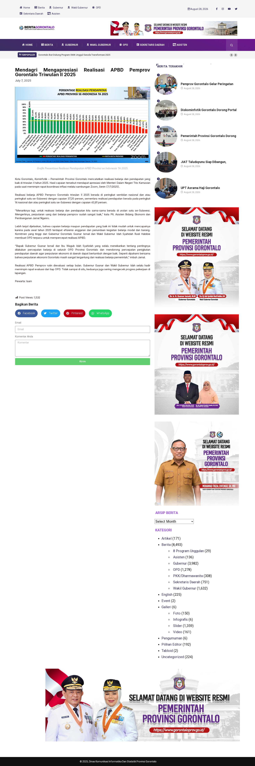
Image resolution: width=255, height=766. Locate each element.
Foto (177, 613)
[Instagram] (223, 9)
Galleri (166, 607)
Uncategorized (173, 657)
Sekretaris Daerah (186, 582)
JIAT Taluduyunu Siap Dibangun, (203, 162)
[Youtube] (229, 9)
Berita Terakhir (170, 66)
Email (18, 322)
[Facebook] (217, 9)
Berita (184, 80)
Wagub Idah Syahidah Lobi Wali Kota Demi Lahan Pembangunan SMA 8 (76, 55)
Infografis (180, 619)
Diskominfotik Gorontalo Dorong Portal (209, 110)
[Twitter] (236, 9)
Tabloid (167, 651)
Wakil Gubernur (184, 588)
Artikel (167, 538)
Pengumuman (172, 638)
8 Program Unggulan (188, 551)
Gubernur (186, 158)
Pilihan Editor (172, 644)
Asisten (179, 557)
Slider (177, 626)
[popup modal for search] (231, 45)
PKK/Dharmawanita (188, 576)
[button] (231, 55)
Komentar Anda (24, 336)
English (167, 594)
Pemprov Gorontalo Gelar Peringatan (207, 84)
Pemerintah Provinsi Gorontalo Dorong (208, 136)
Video (177, 632)
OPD (176, 570)
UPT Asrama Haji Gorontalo (200, 188)
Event (166, 601)
